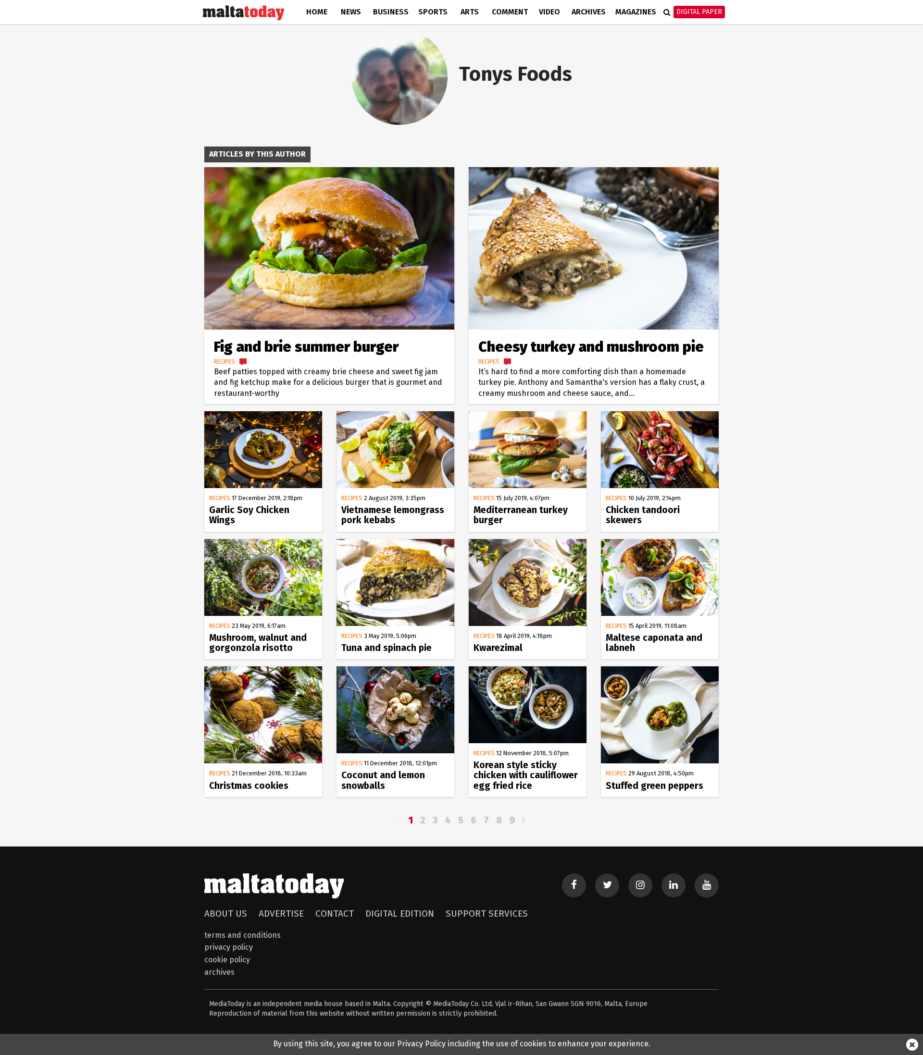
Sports (433, 11)
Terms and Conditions (242, 935)
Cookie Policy (227, 959)
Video (549, 11)
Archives (589, 11)
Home (316, 11)
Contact (334, 913)
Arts (470, 11)
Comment (510, 11)
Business (391, 11)
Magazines (635, 11)
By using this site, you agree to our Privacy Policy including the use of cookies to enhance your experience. (461, 1043)
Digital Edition (399, 913)
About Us (225, 913)
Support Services (487, 913)
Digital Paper (699, 12)
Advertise (281, 913)
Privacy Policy (228, 947)
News (351, 11)
